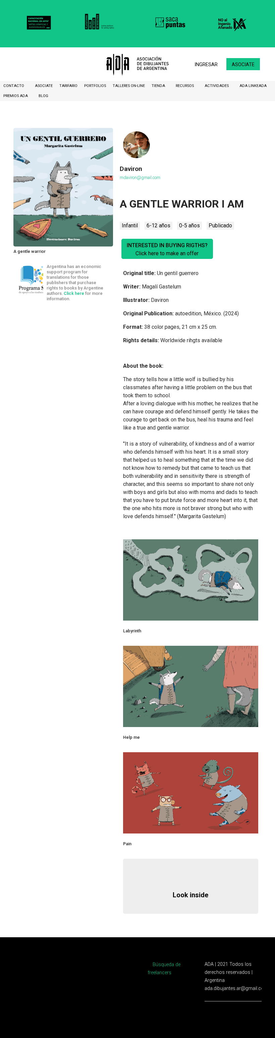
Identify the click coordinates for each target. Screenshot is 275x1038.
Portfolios (95, 86)
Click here (74, 293)
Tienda (159, 86)
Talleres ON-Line (129, 86)
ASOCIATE (44, 86)
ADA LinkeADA (253, 86)
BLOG (43, 96)
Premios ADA (16, 96)
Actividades (217, 86)
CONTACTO (14, 86)
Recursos (185, 86)
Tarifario (68, 86)
